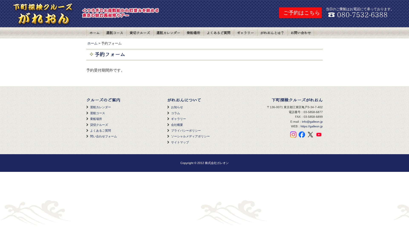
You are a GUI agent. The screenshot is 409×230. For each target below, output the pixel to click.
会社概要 (177, 124)
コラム (175, 113)
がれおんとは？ (272, 33)
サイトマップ (180, 142)
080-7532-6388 (362, 15)
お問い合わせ (301, 33)
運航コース (114, 33)
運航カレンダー (168, 33)
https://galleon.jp (312, 126)
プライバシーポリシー (186, 130)
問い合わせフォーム (103, 136)
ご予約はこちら (301, 13)
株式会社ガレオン (217, 163)
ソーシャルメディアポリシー (190, 136)
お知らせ (177, 107)
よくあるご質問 (218, 33)
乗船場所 (193, 33)
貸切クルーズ (140, 33)
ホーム (94, 33)
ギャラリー (245, 33)
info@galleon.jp (312, 121)
